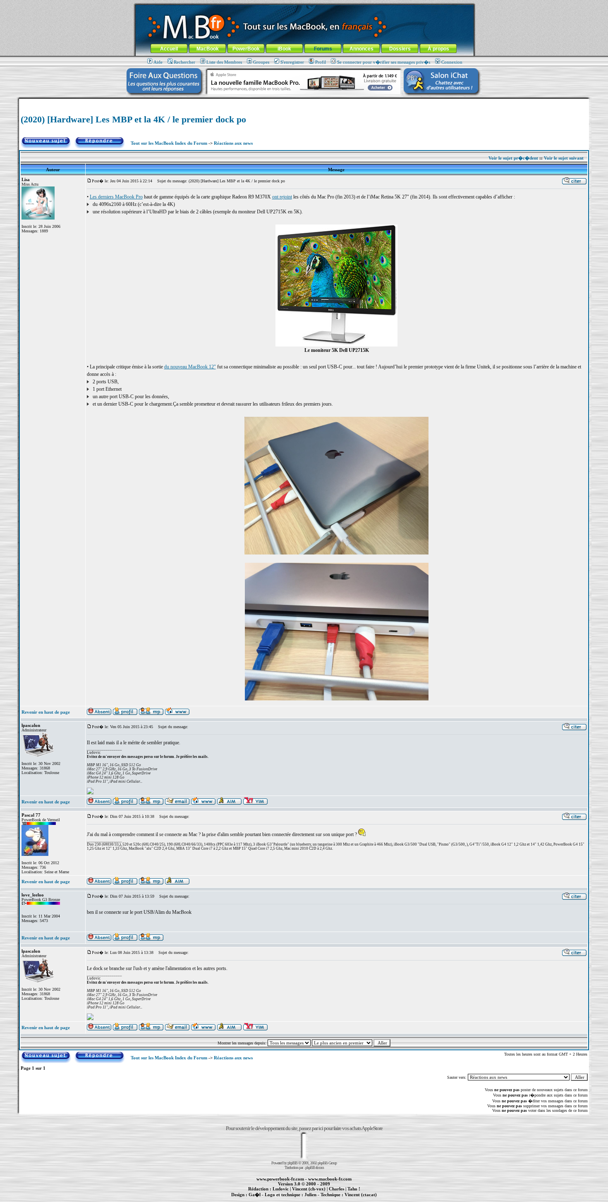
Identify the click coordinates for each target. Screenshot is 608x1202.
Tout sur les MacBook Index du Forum (169, 143)
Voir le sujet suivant (564, 157)
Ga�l (255, 1194)
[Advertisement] (304, 102)
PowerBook (246, 49)
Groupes (261, 62)
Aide (158, 62)
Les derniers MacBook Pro (116, 197)
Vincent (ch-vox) (309, 1188)
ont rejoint (282, 197)
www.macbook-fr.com (330, 1178)
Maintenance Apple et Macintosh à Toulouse (317, 1199)
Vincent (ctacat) (361, 1194)
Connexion (451, 62)
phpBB (292, 1163)
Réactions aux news (233, 143)
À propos (438, 49)
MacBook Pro (274, 1199)
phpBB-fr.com (314, 1167)
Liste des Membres (224, 62)
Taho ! (353, 1188)
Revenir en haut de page (46, 712)
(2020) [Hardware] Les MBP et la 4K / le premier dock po (133, 119)
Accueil (169, 49)
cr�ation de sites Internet (357, 1199)
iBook (284, 49)
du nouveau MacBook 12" (190, 367)
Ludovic (281, 1188)
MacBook (207, 49)
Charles (336, 1188)
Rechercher (184, 62)
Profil (320, 62)
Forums (323, 49)
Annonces (361, 49)
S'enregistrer (292, 62)
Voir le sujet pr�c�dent (513, 157)
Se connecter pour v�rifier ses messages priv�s (383, 62)
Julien (310, 1194)
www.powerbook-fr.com (280, 1178)
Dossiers (400, 49)
